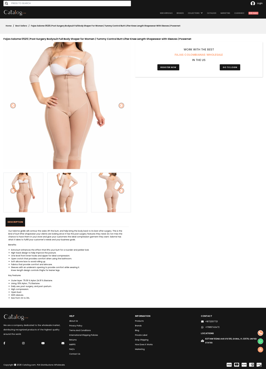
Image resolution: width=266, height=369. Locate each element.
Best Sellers (21, 25)
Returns (73, 339)
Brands (180, 13)
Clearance (239, 13)
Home (9, 25)
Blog (137, 330)
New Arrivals (166, 13)
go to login (230, 67)
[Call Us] (260, 333)
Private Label (141, 335)
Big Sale (253, 13)
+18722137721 (211, 321)
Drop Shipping (141, 339)
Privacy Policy (75, 325)
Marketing (225, 13)
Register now (168, 67)
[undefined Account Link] (4, 343)
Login (259, 3)
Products (139, 321)
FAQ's (72, 349)
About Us (73, 321)
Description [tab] (15, 222)
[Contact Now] (260, 341)
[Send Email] (63, 343)
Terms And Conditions (80, 330)
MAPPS (72, 344)
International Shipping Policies (83, 335)
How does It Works (144, 344)
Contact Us (74, 354)
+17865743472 (212, 327)
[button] (13, 105)
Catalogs (211, 13)
